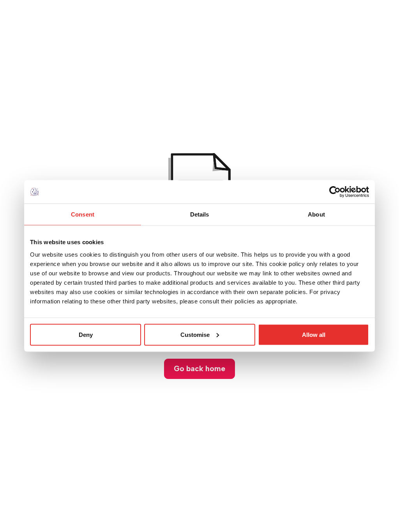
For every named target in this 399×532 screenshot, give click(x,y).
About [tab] (316, 214)
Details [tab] (199, 214)
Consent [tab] (82, 214)
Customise (195, 334)
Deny (86, 334)
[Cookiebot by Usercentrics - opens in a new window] (335, 192)
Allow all (313, 334)
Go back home (199, 368)
